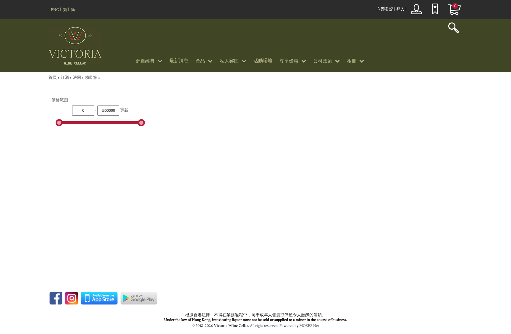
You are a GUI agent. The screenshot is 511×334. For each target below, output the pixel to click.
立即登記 (385, 9)
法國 (77, 77)
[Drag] (59, 122)
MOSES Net (309, 325)
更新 (124, 110)
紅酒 (65, 77)
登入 (400, 9)
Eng (55, 9)
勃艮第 (91, 77)
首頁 (52, 77)
